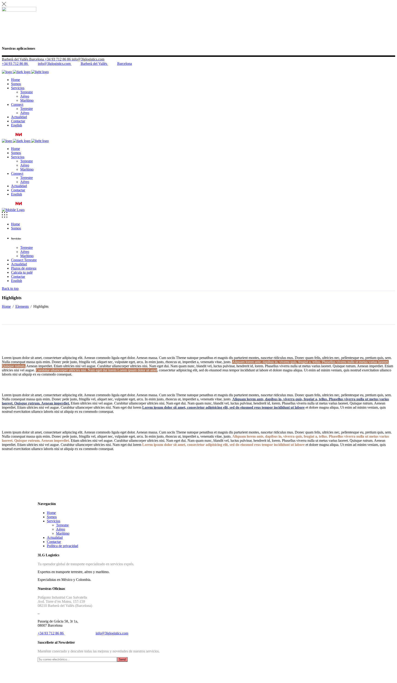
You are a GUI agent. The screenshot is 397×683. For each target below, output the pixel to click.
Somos (52, 517)
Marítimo (62, 533)
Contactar (54, 542)
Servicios (53, 521)
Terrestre (62, 525)
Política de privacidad (62, 546)
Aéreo (60, 529)
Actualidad (55, 538)
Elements (22, 306)
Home (6, 306)
